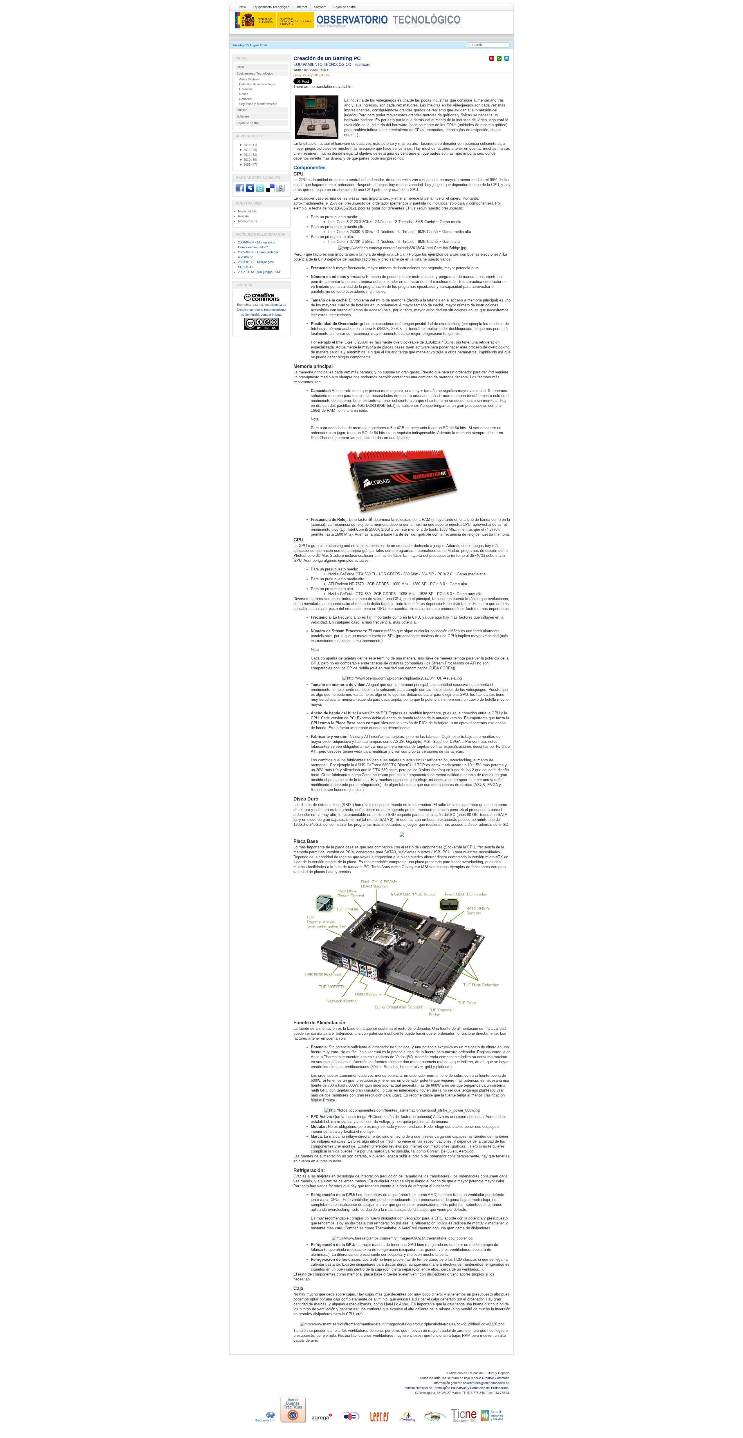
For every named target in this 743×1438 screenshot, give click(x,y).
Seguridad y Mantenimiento (258, 104)
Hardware (362, 64)
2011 (244, 154)
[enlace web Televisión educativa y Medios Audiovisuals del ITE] (435, 1422)
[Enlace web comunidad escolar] (350, 1422)
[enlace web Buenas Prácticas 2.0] (293, 1422)
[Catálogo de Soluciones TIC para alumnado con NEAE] (464, 1422)
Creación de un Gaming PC (327, 58)
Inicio (242, 7)
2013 (244, 145)
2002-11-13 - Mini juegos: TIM (259, 272)
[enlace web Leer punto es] (378, 1422)
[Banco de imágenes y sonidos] (492, 1422)
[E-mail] (507, 61)
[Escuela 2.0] (264, 1422)
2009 (244, 164)
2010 (244, 159)
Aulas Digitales (249, 79)
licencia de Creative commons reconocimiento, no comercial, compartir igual (261, 309)
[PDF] (491, 61)
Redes (243, 94)
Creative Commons (495, 1378)
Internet (301, 7)
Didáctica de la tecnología (257, 84)
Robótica (245, 99)
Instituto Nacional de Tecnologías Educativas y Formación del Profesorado (456, 1388)
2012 (244, 149)
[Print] (499, 61)
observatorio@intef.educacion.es (486, 1383)
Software (320, 7)
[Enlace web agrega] (321, 1422)
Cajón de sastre (344, 7)
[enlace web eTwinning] (407, 1422)
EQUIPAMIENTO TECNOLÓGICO (322, 64)
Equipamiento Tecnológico (271, 7)
